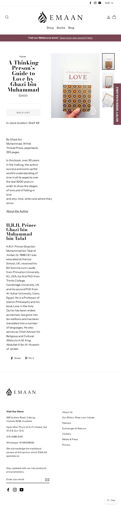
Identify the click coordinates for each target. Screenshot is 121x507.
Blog (71, 28)
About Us (67, 412)
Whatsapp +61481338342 (20, 442)
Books (61, 28)
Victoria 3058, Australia (19, 421)
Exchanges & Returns (74, 428)
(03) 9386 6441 (14, 436)
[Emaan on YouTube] (21, 490)
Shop (50, 28)
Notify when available (117, 104)
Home (22, 56)
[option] (60, 38)
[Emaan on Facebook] (8, 490)
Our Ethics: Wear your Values (78, 417)
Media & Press (70, 439)
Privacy (66, 444)
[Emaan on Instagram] (15, 490)
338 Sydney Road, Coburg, (21, 417)
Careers (66, 433)
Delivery (66, 423)
